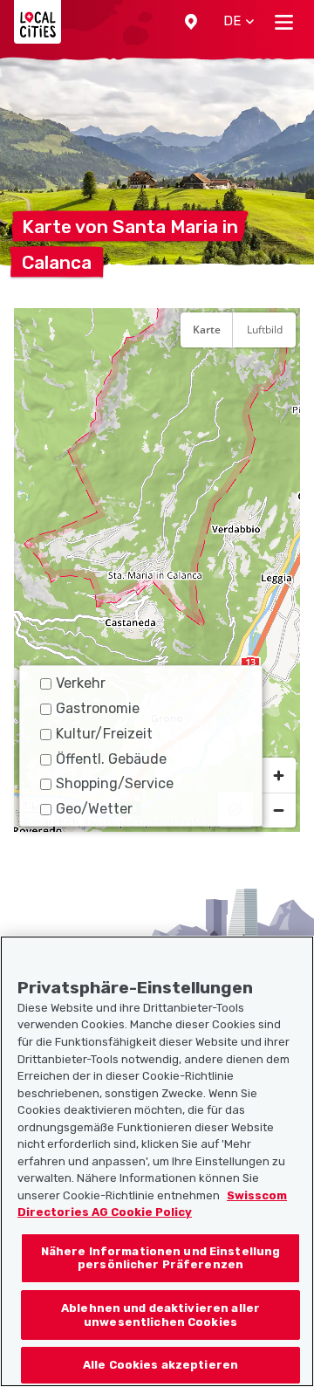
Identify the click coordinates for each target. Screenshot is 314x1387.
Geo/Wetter (94, 808)
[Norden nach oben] (278, 372)
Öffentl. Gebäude (111, 759)
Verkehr (81, 683)
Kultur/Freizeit (104, 733)
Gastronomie (98, 708)
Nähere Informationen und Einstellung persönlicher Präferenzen (161, 1258)
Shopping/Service (115, 783)
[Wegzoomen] (278, 810)
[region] (157, 570)
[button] (191, 22)
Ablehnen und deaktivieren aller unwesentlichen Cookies (160, 1315)
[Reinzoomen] (278, 775)
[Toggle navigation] (284, 22)
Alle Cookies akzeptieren (160, 1364)
